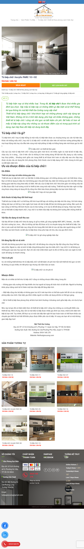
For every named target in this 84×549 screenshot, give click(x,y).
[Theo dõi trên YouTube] (57, 470)
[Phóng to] (4, 72)
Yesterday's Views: (72, 471)
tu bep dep (41, 93)
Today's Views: (71, 468)
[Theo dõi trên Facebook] (45, 470)
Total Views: (70, 490)
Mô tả (5, 98)
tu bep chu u (33, 93)
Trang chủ (14, 20)
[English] (44, 2)
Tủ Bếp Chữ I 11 (35, 375)
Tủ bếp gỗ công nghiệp (60, 93)
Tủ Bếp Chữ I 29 (35, 409)
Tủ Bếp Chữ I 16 (62, 409)
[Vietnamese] (40, 2)
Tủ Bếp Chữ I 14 (7, 375)
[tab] (5, 98)
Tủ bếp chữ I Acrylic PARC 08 (12, 443)
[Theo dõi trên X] (49, 470)
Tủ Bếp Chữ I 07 (62, 375)
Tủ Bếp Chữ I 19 (35, 443)
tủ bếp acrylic (9, 93)
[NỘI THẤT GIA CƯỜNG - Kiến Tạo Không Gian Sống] (42, 11)
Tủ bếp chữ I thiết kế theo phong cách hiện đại (55, 20)
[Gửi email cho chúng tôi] (53, 470)
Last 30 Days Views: (73, 484)
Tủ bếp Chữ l (25, 93)
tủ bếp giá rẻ (49, 93)
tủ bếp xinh (71, 93)
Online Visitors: (71, 465)
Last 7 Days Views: (72, 477)
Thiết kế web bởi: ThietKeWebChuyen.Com (42, 507)
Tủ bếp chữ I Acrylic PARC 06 (12, 409)
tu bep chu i (17, 93)
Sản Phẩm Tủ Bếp (28, 20)
